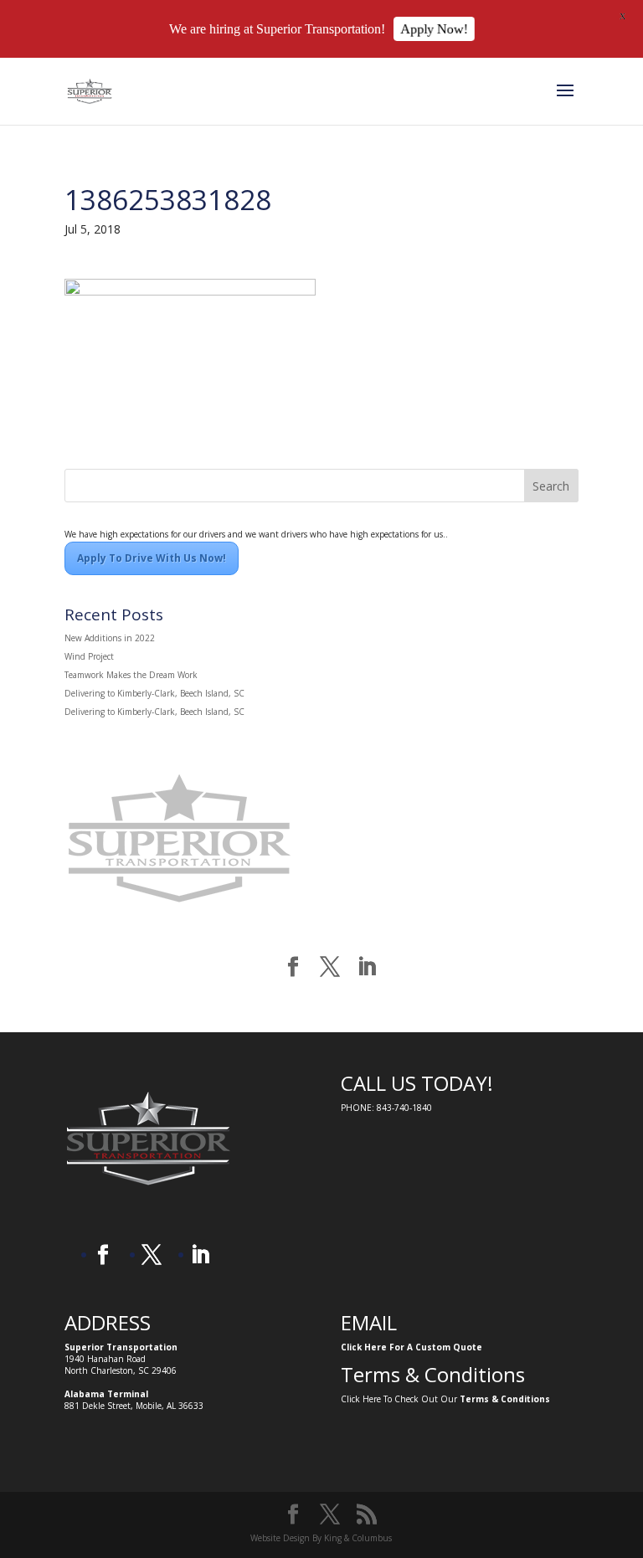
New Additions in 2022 (109, 638)
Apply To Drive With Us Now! (151, 558)
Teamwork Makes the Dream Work (131, 675)
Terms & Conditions (505, 1399)
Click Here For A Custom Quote (411, 1347)
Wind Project (89, 656)
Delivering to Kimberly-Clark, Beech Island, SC (154, 693)
